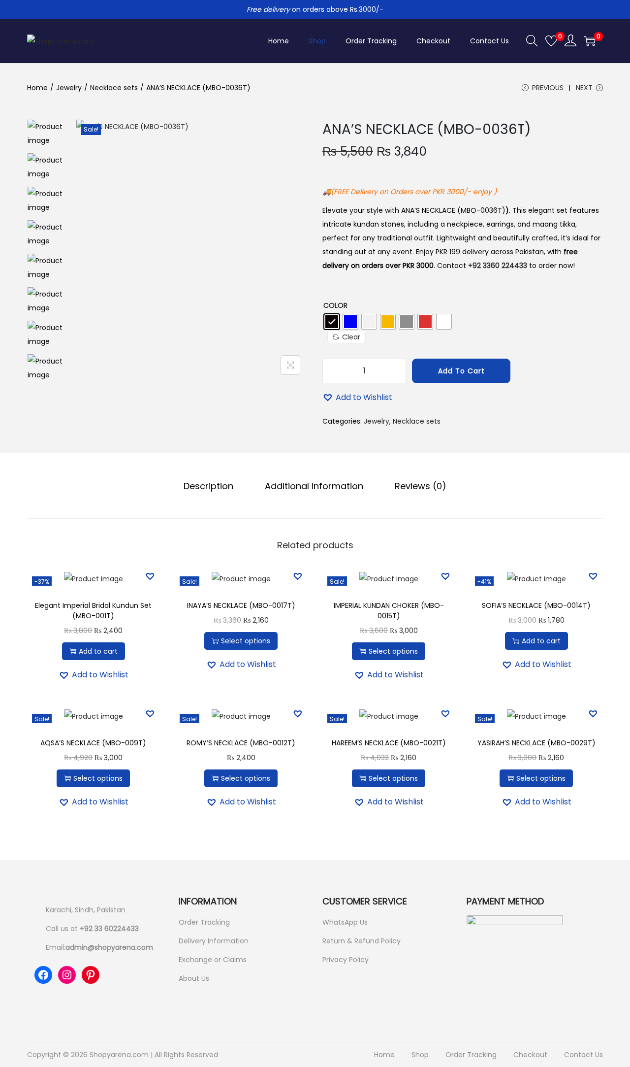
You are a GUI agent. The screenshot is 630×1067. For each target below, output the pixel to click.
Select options (245, 641)
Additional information (314, 486)
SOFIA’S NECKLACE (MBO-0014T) (536, 605)
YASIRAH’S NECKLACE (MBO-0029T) (536, 743)
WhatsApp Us (345, 922)
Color (335, 305)
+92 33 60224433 (109, 929)
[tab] (208, 486)
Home (37, 88)
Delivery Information (214, 941)
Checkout (530, 1055)
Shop (420, 1055)
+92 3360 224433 (497, 265)
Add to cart (461, 371)
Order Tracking (204, 922)
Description (208, 486)
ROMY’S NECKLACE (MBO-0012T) (241, 743)
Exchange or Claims (213, 960)
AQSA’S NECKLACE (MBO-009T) (93, 743)
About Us (194, 978)
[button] (357, 397)
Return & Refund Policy (361, 941)
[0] (551, 41)
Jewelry (69, 88)
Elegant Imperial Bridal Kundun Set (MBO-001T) (93, 610)
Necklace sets (114, 88)
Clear (351, 337)
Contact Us (583, 1055)
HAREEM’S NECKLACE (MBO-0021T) (389, 743)
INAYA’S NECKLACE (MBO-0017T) (241, 605)
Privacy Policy (345, 960)
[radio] (331, 321)
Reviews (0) (420, 486)
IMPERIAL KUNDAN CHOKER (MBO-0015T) (389, 610)
